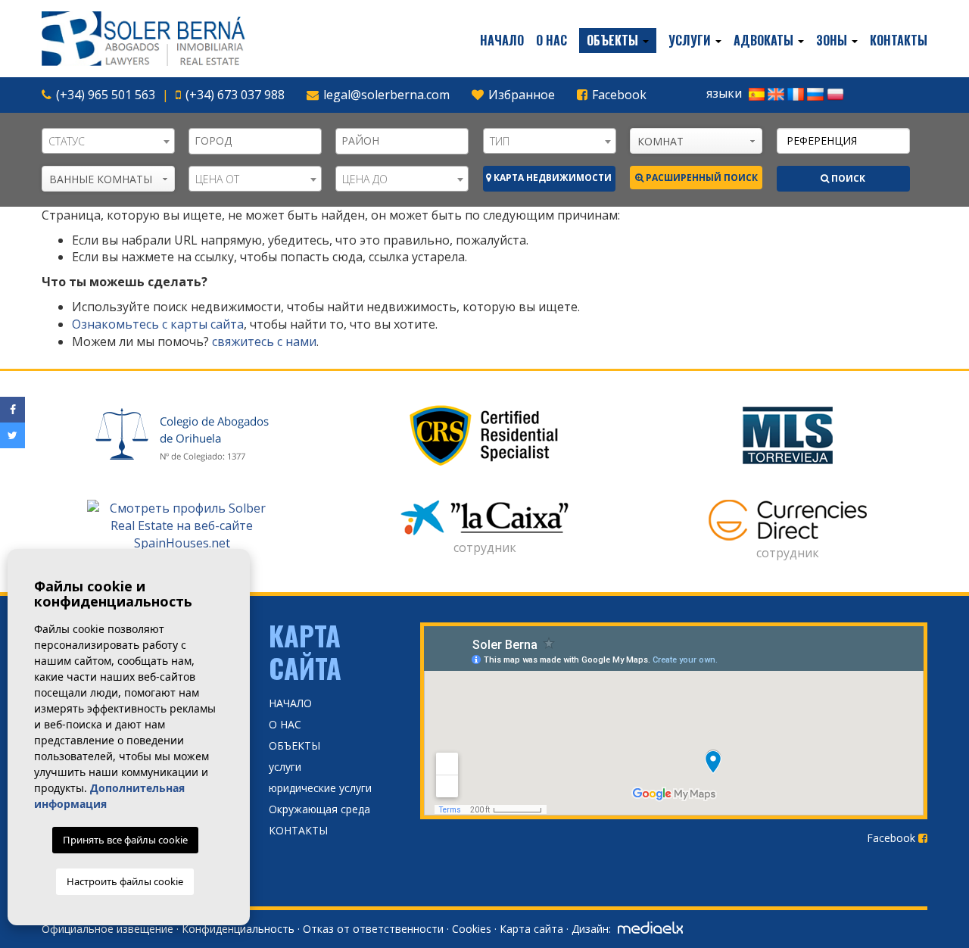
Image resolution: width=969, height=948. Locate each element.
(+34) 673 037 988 (235, 94)
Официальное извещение (107, 928)
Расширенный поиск (700, 177)
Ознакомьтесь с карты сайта (158, 324)
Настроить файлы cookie (125, 881)
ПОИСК (847, 178)
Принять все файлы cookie (125, 840)
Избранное (520, 94)
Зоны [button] (833, 40)
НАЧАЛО (502, 40)
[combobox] (108, 141)
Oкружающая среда (319, 809)
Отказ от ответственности (373, 928)
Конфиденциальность (238, 928)
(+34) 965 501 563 (105, 94)
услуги (285, 766)
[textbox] (259, 141)
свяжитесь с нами (264, 341)
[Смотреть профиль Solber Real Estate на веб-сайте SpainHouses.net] (182, 526)
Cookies (471, 928)
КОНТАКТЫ (898, 40)
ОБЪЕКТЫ (294, 745)
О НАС (551, 40)
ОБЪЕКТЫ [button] (614, 40)
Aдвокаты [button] (765, 40)
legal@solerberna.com (386, 94)
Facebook (618, 94)
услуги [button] (691, 40)
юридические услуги (320, 788)
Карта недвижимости (551, 177)
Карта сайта (531, 928)
